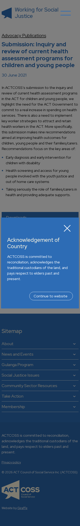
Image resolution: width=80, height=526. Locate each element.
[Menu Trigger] (65, 16)
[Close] (67, 228)
